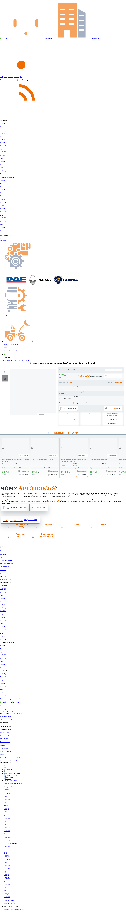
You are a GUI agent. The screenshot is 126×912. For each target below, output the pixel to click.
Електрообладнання (23, 360)
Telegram (9, 702)
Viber (3, 702)
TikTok (22, 909)
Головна (4, 38)
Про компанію (94, 38)
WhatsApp (16, 702)
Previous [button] (12, 371)
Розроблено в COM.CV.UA (8, 761)
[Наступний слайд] (2, 546)
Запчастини (9, 360)
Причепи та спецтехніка (12, 773)
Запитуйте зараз (10, 780)
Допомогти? (48, 38)
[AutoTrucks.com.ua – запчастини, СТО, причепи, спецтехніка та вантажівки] (0, 1)
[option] (16, 458)
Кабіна (15, 360)
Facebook (8, 909)
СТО (6, 771)
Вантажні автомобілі (11, 775)
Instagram (15, 909)
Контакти (8, 779)
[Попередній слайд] (0, 546)
